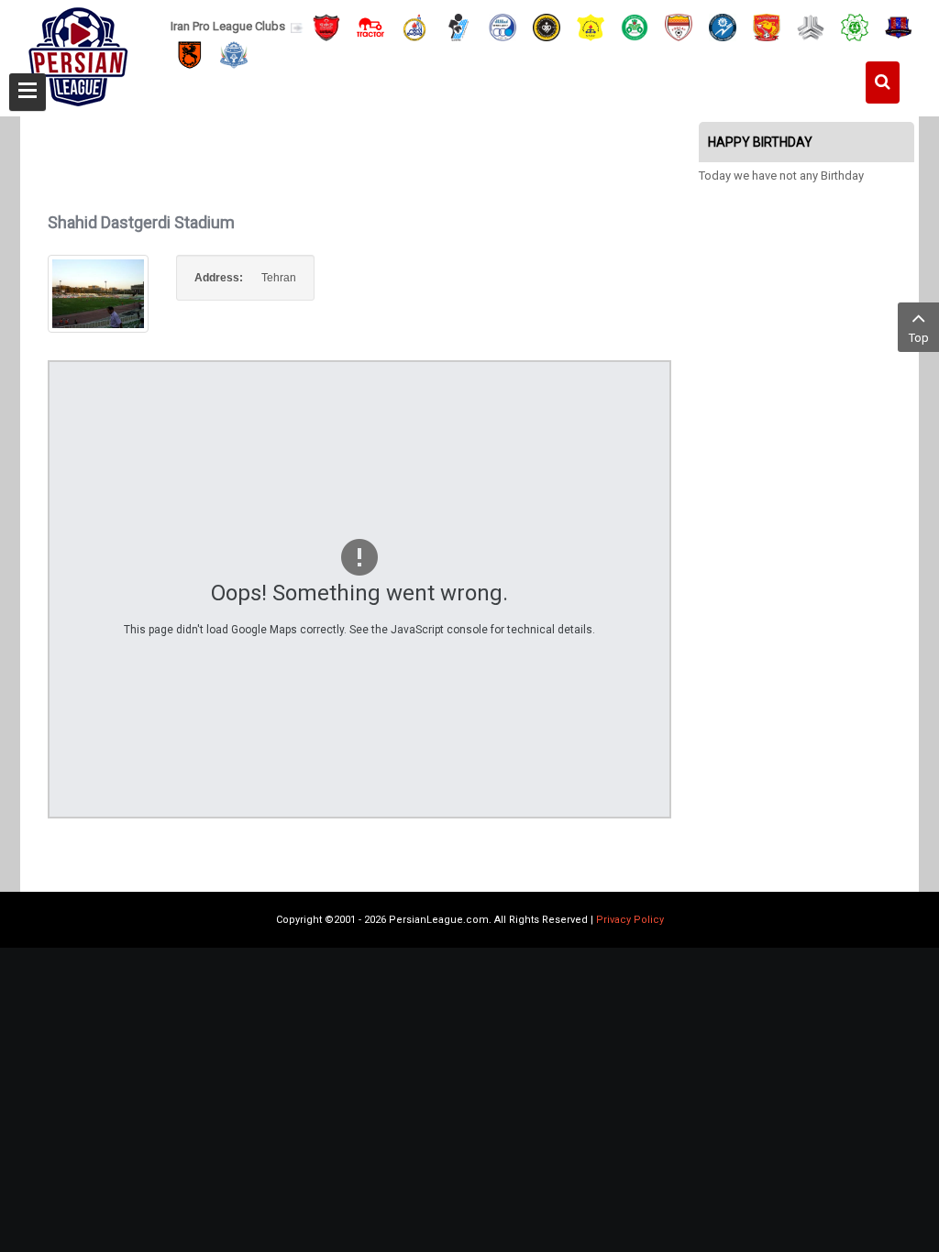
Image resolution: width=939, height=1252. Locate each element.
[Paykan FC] (458, 26)
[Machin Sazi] (854, 26)
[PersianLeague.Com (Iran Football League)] (78, 52)
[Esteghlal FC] (502, 26)
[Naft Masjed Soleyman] (414, 26)
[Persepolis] (326, 26)
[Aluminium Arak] (234, 54)
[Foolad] (678, 26)
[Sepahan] (546, 26)
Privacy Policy (630, 920)
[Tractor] (370, 26)
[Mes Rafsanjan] (190, 54)
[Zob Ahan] (634, 26)
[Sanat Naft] (590, 26)
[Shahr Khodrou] (766, 26)
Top (919, 338)
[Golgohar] (722, 26)
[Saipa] (810, 26)
